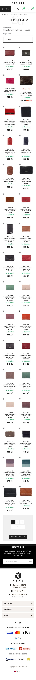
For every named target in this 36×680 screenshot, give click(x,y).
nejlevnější (18, 30)
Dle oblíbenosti (8, 30)
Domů (4, 14)
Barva (10, 39)
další (18, 527)
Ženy (10, 14)
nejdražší (27, 30)
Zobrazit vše (16, 537)
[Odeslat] (30, 561)
